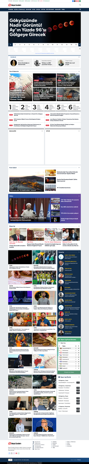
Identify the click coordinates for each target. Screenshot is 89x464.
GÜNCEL (14, 105)
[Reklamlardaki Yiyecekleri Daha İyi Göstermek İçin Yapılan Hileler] (50, 172)
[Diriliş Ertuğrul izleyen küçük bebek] (55, 219)
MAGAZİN (57, 9)
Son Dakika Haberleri (39, 447)
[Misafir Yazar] (61, 62)
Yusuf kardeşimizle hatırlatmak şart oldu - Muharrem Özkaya (71, 63)
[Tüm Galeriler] (79, 167)
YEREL (63, 9)
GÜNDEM (10, 9)
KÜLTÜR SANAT (50, 9)
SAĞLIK (38, 9)
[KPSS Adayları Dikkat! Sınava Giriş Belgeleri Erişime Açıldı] (20, 278)
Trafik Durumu (37, 443)
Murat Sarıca (68, 319)
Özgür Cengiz (45, 60)
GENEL (26, 105)
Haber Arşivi (37, 449)
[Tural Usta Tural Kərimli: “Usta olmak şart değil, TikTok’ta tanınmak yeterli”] (20, 319)
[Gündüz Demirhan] (61, 326)
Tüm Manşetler (38, 446)
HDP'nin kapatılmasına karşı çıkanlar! (71, 283)
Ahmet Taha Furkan (70, 255)
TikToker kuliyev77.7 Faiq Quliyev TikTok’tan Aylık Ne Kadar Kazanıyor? (52, 108)
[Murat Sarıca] (61, 320)
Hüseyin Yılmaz (69, 274)
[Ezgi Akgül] (61, 288)
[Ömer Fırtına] (61, 269)
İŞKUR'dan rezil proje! (46, 63)
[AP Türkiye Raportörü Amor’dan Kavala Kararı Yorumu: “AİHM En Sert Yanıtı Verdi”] (44, 425)
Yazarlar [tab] (13, 57)
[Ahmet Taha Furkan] (61, 256)
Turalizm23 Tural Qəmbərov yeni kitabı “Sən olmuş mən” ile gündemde (64, 108)
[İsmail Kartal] (61, 332)
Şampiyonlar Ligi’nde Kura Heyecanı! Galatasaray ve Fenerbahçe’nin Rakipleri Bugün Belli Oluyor (19, 309)
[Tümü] (79, 71)
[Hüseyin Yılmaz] (61, 275)
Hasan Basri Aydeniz (23, 60)
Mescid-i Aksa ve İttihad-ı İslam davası (71, 257)
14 (71, 44)
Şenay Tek (67, 312)
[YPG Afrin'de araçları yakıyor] (55, 213)
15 (76, 44)
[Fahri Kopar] (61, 282)
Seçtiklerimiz (68, 333)
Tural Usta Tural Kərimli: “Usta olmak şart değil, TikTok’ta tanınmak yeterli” (27, 108)
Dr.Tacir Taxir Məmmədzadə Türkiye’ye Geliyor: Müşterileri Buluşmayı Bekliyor (76, 108)
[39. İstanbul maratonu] (50, 187)
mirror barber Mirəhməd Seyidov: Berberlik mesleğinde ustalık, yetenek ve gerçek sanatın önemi (40, 108)
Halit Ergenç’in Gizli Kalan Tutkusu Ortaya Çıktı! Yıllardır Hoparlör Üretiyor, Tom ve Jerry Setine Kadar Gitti (19, 436)
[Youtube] (16, 453)
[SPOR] (79, 131)
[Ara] (80, 5)
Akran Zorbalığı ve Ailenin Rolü (72, 289)
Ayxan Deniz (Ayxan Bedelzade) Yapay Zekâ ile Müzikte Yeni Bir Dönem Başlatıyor (15, 108)
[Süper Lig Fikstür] (79, 377)
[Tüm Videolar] (79, 196)
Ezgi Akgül (67, 287)
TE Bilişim (79, 459)
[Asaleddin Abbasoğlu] (61, 263)
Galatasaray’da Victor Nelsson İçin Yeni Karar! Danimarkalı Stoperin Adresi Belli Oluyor (19, 351)
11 (57, 44)
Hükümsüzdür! (68, 270)
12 (62, 44)
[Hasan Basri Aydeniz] (13, 62)
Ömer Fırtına (68, 268)
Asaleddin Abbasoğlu (70, 261)
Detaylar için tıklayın (69, 372)
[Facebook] (9, 453)
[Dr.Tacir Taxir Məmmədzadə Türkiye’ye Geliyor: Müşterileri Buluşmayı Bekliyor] (44, 298)
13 (66, 44)
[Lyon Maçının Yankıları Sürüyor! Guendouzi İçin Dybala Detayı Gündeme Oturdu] (44, 278)
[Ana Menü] (80, 9)
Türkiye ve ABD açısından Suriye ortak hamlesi (23, 63)
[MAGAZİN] (42, 131)
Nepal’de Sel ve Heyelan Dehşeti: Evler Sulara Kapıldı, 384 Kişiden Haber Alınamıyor (18, 392)
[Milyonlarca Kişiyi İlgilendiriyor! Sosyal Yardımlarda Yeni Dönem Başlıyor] (20, 361)
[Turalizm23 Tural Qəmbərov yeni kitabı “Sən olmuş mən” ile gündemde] (44, 319)
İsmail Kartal (68, 331)
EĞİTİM (43, 9)
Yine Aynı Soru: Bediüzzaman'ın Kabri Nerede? (70, 276)
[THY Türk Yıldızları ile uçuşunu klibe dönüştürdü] (55, 200)
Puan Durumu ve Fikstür (39, 444)
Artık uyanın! (68, 321)
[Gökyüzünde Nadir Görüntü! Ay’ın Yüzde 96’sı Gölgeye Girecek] (20, 257)
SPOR (33, 9)
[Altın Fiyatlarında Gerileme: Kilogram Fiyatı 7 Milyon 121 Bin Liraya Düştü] (44, 340)
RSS (11, 459)
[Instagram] (14, 453)
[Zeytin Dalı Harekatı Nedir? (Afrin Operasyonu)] (50, 180)
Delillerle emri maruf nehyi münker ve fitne (71, 327)
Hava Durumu (37, 441)
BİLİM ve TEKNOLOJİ (19, 9)
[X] (12, 453)
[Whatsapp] (19, 453)
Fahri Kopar (68, 280)
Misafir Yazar (68, 60)
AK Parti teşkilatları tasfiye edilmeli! (71, 314)
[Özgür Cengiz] (37, 62)
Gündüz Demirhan (69, 324)
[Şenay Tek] (61, 313)
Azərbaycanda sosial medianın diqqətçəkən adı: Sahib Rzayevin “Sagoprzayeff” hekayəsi (20, 414)
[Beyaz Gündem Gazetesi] (14, 5)
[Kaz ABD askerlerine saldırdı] (55, 206)
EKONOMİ (28, 9)
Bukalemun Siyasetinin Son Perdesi (71, 264)
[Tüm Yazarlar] (79, 57)
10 (52, 44)
